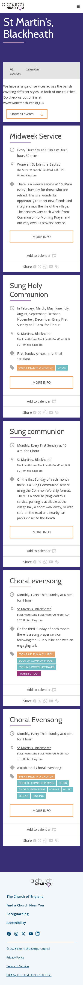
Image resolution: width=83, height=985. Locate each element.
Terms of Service (17, 966)
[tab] (41, 255)
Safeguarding (17, 914)
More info (42, 236)
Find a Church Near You (25, 905)
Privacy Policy (15, 957)
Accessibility (16, 923)
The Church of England (25, 896)
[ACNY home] (13, 6)
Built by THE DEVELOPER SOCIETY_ (28, 975)
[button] (78, 6)
